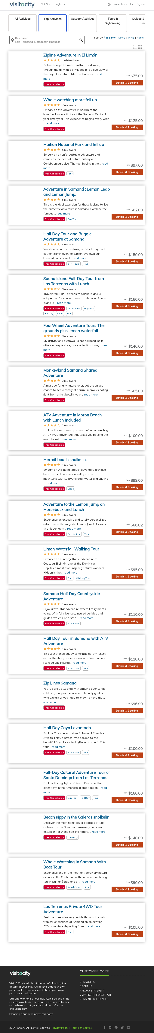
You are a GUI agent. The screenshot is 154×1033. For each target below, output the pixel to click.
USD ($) (44, 4)
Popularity (110, 37)
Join (132, 4)
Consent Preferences (94, 998)
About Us (86, 986)
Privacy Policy (60, 1027)
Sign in (141, 4)
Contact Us (87, 981)
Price (131, 37)
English (59, 4)
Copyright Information (95, 994)
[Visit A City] (20, 973)
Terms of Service (81, 1027)
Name (140, 37)
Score (121, 37)
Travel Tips (119, 4)
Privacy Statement (92, 990)
